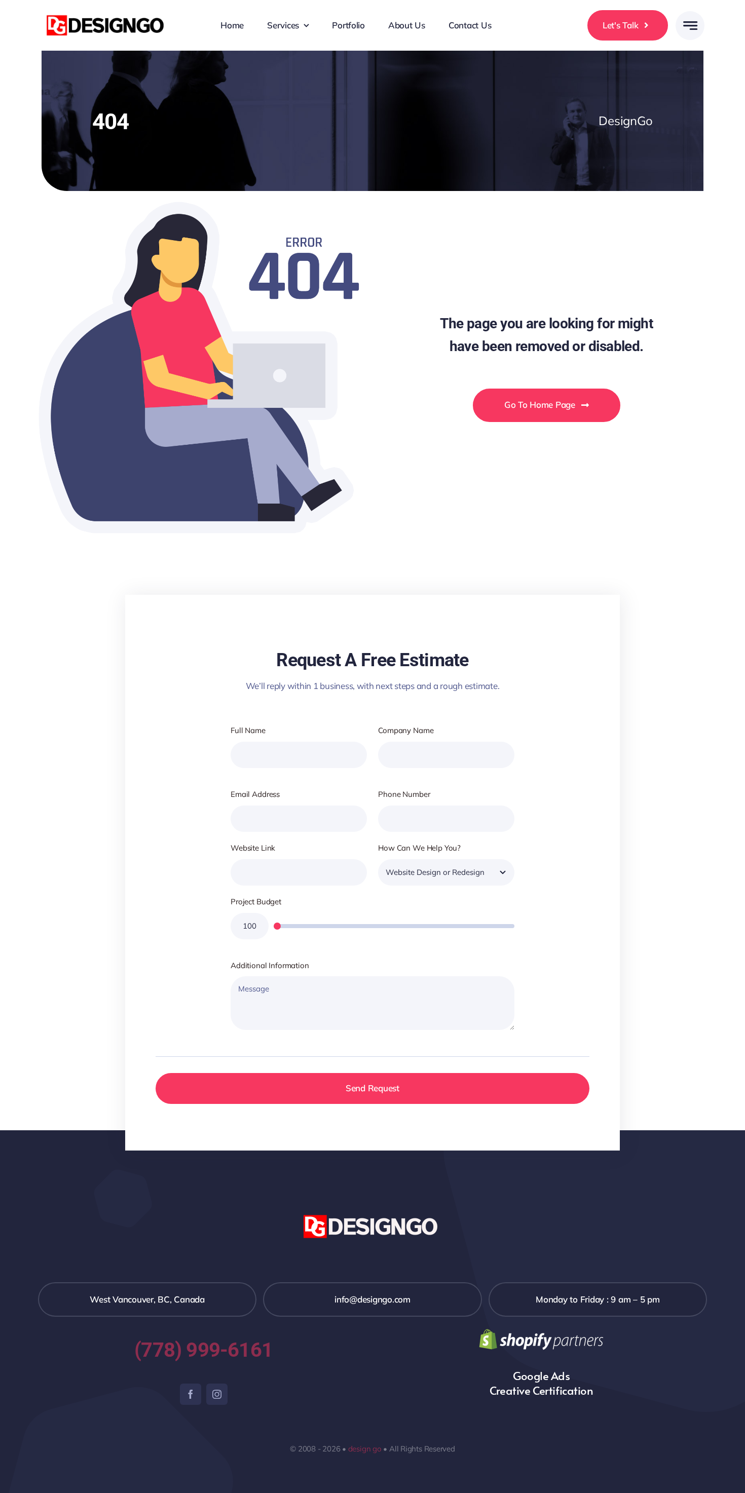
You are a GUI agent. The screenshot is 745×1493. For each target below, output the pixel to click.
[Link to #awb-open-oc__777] (690, 25)
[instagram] (217, 1394)
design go (365, 1448)
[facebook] (190, 1394)
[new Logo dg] (107, 14)
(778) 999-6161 (203, 1350)
